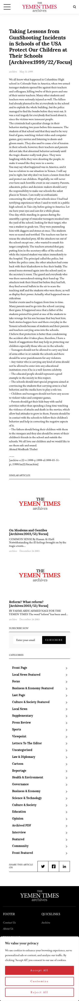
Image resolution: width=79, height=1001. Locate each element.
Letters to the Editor (27, 743)
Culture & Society (24, 805)
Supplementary (22, 715)
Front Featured (22, 853)
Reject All (39, 992)
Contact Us (9, 922)
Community (20, 846)
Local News (19, 709)
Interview (19, 832)
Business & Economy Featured (32, 688)
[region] (39, 968)
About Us (8, 929)
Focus (16, 681)
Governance (20, 784)
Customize (39, 981)
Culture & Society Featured (30, 702)
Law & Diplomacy (23, 757)
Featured (18, 839)
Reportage (19, 770)
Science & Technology (27, 798)
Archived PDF (21, 825)
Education (19, 811)
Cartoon (17, 764)
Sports (16, 729)
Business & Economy (26, 791)
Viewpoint (19, 736)
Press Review (21, 722)
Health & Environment (27, 777)
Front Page (19, 668)
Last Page (18, 695)
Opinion (17, 818)
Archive (46, 922)
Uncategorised (22, 750)
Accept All (39, 970)
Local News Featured (26, 674)
